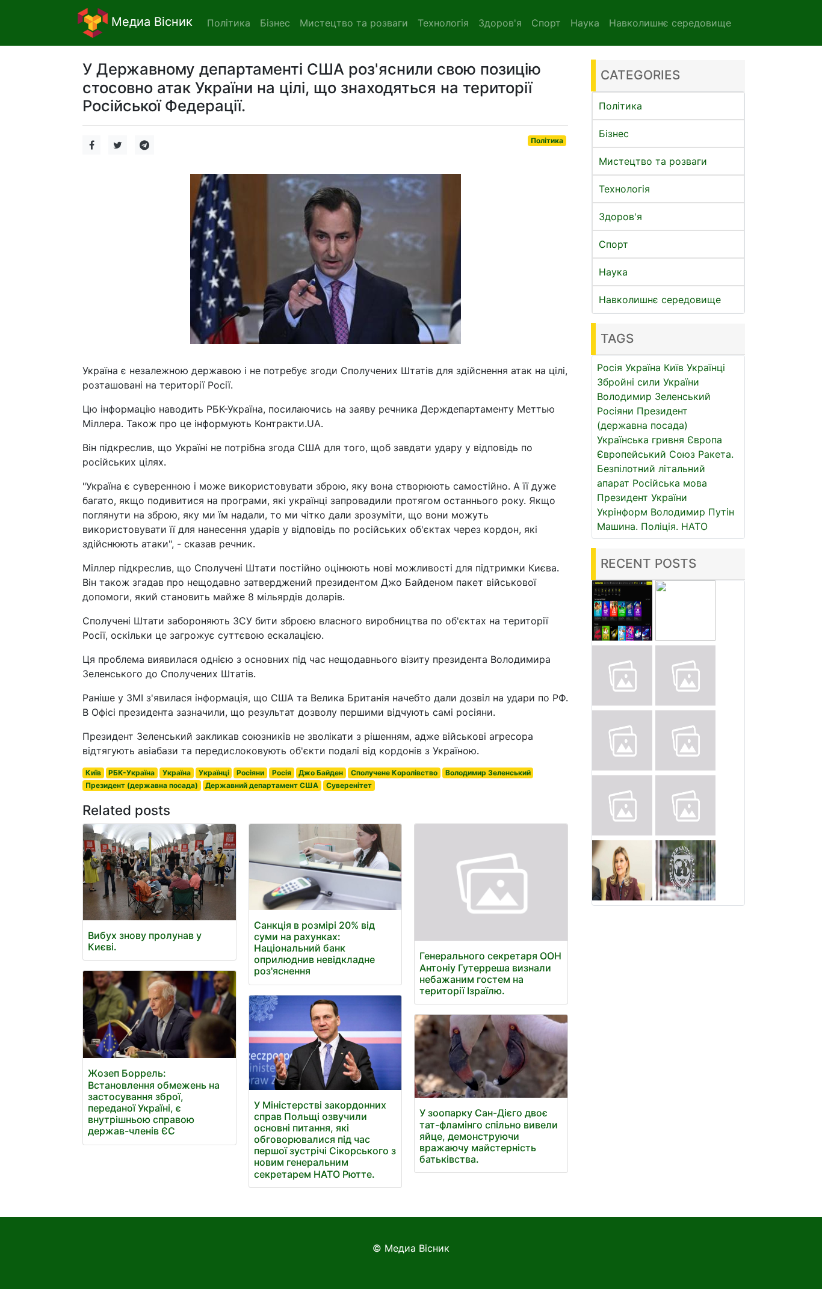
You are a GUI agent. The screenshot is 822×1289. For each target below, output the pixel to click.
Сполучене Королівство (394, 772)
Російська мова (669, 483)
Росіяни (250, 772)
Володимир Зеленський (488, 772)
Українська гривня (640, 440)
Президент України (642, 497)
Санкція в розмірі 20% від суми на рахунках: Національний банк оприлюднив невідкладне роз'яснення (314, 948)
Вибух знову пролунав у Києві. (145, 941)
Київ (93, 772)
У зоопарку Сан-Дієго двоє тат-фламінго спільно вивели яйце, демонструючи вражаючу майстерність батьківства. (488, 1136)
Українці (214, 772)
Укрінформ (622, 512)
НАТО (694, 526)
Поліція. (659, 526)
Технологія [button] (443, 23)
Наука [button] (584, 23)
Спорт (613, 244)
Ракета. (716, 454)
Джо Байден (320, 772)
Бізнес (614, 134)
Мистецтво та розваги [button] (354, 23)
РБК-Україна (131, 772)
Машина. (617, 526)
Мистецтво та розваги (653, 161)
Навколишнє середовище (660, 300)
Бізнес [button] (275, 23)
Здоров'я (620, 217)
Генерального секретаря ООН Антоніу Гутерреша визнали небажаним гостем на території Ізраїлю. (490, 973)
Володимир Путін (692, 512)
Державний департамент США (261, 785)
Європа (704, 440)
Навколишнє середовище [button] (670, 23)
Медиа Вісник (150, 21)
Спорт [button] (546, 23)
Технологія (624, 189)
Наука (613, 272)
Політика (547, 140)
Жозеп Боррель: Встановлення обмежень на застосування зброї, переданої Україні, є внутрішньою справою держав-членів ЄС (154, 1102)
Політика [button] (228, 23)
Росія (281, 772)
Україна (176, 772)
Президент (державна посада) (141, 785)
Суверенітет (349, 785)
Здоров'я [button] (500, 23)
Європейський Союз (646, 454)
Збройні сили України (648, 382)
